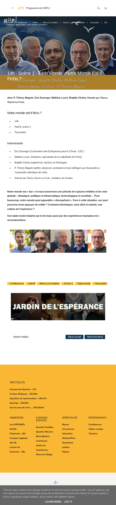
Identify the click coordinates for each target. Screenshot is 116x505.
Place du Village (44, 454)
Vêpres (65, 451)
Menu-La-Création (50, 23)
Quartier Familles (44, 427)
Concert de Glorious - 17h (23, 389)
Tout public (94, 23)
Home (9, 23)
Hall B (35, 23)
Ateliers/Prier (68, 438)
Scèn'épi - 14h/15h (19, 403)
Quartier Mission (44, 431)
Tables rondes (96, 429)
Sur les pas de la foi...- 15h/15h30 (27, 407)
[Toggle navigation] (105, 8)
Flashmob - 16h (18, 433)
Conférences (22, 23)
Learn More (53, 501)
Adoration (67, 433)
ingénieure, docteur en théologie (49, 162)
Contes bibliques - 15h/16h (23, 394)
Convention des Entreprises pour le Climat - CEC (57, 151)
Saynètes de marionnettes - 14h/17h (28, 398)
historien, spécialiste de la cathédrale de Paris (56, 157)
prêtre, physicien (43, 168)
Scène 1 (66, 23)
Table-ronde (80, 23)
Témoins (93, 433)
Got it (68, 501)
